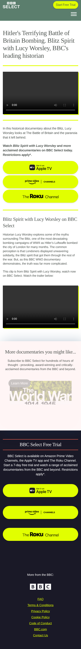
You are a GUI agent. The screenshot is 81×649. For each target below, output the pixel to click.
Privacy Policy (40, 611)
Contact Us (40, 635)
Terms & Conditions (41, 605)
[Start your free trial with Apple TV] (40, 490)
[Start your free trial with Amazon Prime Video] (40, 512)
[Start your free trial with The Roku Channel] (40, 534)
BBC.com (40, 629)
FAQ (40, 599)
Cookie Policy (40, 617)
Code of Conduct (40, 623)
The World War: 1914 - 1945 (30, 407)
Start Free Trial (66, 4)
